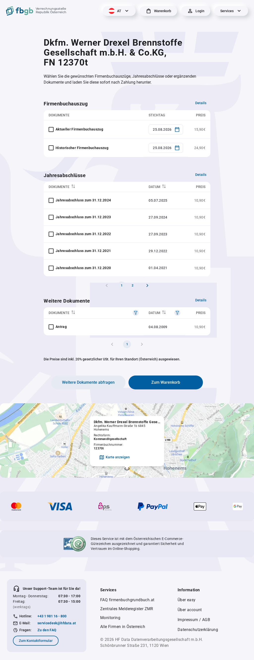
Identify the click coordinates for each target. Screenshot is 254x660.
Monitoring (110, 617)
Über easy (187, 599)
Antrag (61, 327)
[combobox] (166, 129)
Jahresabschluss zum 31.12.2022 (83, 234)
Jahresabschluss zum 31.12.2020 (83, 268)
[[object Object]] (136, 313)
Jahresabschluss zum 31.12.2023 (83, 217)
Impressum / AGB (194, 619)
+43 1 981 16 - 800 (51, 616)
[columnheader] (94, 187)
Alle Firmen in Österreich (122, 626)
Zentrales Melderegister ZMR (126, 608)
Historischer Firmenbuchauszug (82, 148)
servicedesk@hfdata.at (56, 623)
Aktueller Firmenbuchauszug (79, 129)
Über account (190, 609)
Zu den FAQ (47, 630)
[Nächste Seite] (147, 285)
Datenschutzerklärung (198, 629)
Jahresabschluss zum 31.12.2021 (83, 251)
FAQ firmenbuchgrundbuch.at (127, 599)
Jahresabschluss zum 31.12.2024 (83, 200)
